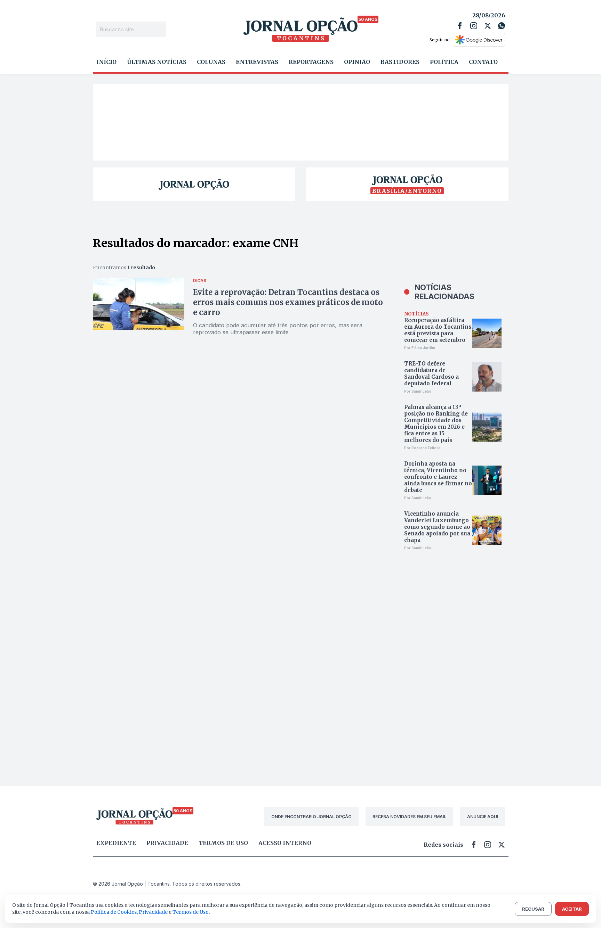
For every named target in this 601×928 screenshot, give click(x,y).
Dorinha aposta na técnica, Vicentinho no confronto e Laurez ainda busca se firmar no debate (438, 476)
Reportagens (311, 62)
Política (444, 62)
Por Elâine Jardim (419, 348)
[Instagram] (473, 25)
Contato (483, 62)
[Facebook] (459, 25)
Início (106, 62)
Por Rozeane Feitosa (422, 448)
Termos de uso (223, 843)
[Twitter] (487, 25)
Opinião (357, 62)
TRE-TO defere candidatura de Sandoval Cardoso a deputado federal (431, 373)
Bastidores (399, 62)
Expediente (116, 843)
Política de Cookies (114, 912)
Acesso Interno (284, 843)
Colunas (211, 62)
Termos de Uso (191, 912)
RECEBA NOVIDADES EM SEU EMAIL (409, 816)
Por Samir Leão (417, 391)
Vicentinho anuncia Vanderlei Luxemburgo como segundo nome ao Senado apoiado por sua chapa (437, 526)
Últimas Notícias (156, 62)
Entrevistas (257, 62)
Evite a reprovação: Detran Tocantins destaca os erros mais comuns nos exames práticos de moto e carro (288, 302)
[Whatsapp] (501, 25)
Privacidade (167, 843)
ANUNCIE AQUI (482, 816)
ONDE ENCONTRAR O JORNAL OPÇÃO (311, 816)
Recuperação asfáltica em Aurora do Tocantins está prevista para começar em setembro (437, 330)
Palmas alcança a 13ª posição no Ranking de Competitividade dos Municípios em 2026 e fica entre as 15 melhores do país (436, 423)
